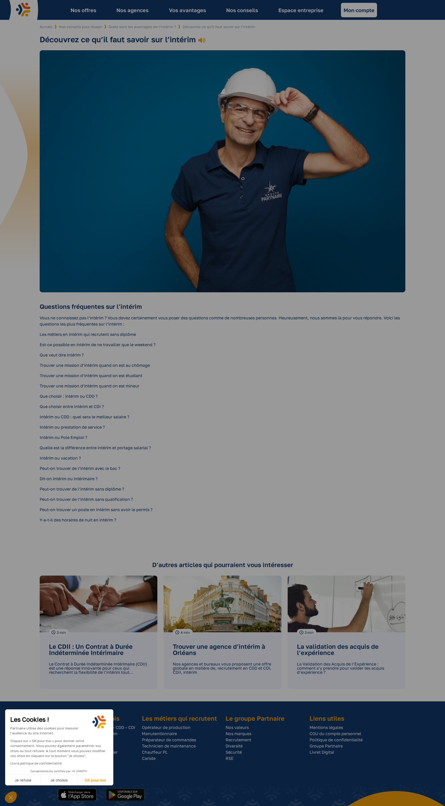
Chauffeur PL (155, 752)
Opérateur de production (166, 727)
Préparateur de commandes (169, 739)
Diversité (234, 746)
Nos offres (83, 10)
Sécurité (234, 752)
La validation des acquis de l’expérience (338, 649)
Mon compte (359, 10)
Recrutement (238, 739)
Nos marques (238, 733)
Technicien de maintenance (169, 746)
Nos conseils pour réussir (80, 26)
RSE (230, 758)
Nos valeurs (237, 727)
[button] (11, 797)
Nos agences (132, 10)
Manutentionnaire (159, 733)
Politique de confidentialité (336, 739)
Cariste (149, 758)
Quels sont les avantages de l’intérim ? (142, 26)
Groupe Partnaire (326, 746)
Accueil (46, 26)
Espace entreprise (300, 10)
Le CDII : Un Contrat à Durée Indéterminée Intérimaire (91, 649)
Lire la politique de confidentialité (36, 763)
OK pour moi (95, 780)
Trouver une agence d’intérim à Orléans (219, 649)
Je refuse (23, 780)
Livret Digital (322, 752)
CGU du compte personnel (335, 733)
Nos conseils (242, 10)
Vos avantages (187, 10)
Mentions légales (326, 727)
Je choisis (59, 780)
